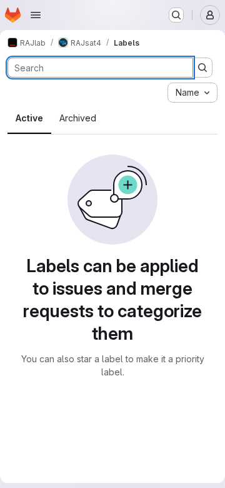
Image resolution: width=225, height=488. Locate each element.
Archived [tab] (77, 118)
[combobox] (193, 93)
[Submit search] (202, 68)
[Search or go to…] (176, 15)
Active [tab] (29, 118)
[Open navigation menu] (36, 15)
